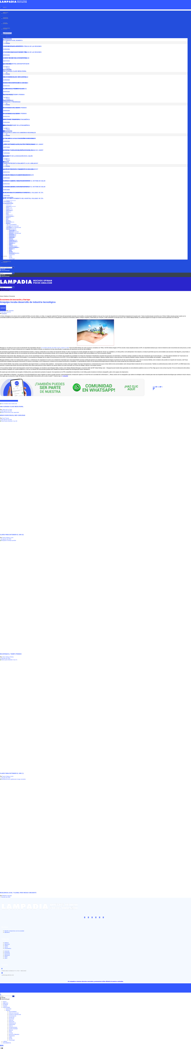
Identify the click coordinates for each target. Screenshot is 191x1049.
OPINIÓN (5, 23)
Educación (11, 240)
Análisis (8, 229)
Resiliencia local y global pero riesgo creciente (18, 893)
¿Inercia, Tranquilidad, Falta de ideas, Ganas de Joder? (23, 150)
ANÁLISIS (5, 18)
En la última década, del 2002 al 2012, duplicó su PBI (55, 347)
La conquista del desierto (13, 40)
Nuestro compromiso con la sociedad (14, 931)
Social (7, 224)
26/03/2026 (6, 189)
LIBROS (5, 256)
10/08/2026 (6, 49)
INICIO (4, 7)
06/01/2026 (6, 66)
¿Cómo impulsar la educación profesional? (19, 144)
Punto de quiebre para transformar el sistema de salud (24, 187)
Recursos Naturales (10, 222)
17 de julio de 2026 (5, 777)
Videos (6, 945)
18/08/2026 (6, 178)
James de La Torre (7, 409)
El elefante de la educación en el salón (18, 156)
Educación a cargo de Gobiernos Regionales (19, 132)
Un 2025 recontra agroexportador (16, 64)
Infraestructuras (9, 209)
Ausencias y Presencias (11, 102)
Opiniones (8, 227)
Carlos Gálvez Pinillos (8, 657)
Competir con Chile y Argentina (15, 58)
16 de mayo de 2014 (5, 312)
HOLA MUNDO (13, 224)
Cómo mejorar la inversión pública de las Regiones (22, 52)
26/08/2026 (6, 80)
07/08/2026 (6, 55)
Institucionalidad (9, 216)
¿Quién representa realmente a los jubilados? (20, 163)
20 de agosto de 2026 (6, 419)
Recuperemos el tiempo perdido (15, 113)
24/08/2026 (6, 172)
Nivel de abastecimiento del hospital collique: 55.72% (23, 198)
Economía (11, 237)
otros (5, 958)
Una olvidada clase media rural (14, 71)
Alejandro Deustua (7, 895)
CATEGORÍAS (6, 34)
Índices (7, 213)
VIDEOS (5, 29)
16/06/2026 (6, 128)
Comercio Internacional (11, 200)
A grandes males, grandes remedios (16, 181)
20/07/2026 (6, 97)
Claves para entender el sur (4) (15, 89)
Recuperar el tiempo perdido (14, 94)
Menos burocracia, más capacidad (15, 83)
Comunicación (12, 229)
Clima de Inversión (14, 226)
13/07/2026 (6, 153)
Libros (6, 947)
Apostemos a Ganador (11, 119)
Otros (7, 219)
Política (8, 37)
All (6, 36)
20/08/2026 (6, 86)
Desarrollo (11, 236)
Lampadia (11, 310)
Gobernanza (8, 212)
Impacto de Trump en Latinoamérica (16, 125)
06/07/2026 (6, 116)
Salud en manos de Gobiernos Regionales (18, 175)
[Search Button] (13, 267)
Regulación (8, 223)
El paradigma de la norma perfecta (16, 192)
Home (1, 296)
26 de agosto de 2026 (6, 411)
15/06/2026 (6, 159)
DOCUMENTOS (7, 267)
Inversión (6, 951)
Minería (7, 217)
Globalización (9, 204)
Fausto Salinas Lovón (7, 537)
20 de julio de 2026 (5, 658)
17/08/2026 (6, 110)
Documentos (7, 948)
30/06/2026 (6, 122)
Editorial (7, 209)
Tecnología (8, 226)
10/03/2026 (6, 201)
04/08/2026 (6, 141)
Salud (10, 256)
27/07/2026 (6, 147)
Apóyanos (7, 932)
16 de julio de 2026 (5, 897)
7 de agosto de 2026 (5, 539)
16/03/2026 (6, 195)
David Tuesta (5, 418)
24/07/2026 (6, 61)
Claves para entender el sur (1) (12, 773)
